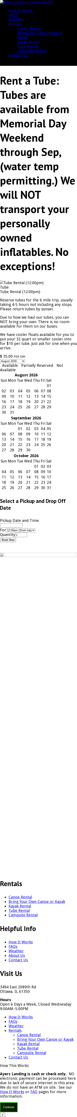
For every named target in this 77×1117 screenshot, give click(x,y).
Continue (8, 1107)
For (3, 530)
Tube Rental (27, 46)
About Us (17, 955)
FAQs (13, 15)
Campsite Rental (31, 51)
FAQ (33, 1092)
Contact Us (18, 55)
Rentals (15, 24)
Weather (16, 19)
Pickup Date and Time (19, 520)
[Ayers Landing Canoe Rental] (26, 2)
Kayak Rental (28, 42)
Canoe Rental (29, 28)
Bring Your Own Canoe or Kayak (37, 901)
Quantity (7, 534)
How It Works (21, 10)
